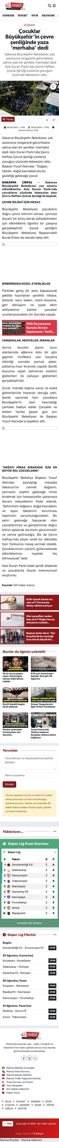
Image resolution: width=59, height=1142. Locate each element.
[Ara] (49, 5)
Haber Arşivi (13, 1092)
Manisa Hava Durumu (18, 1071)
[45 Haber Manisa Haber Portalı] (14, 6)
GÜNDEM (8, 15)
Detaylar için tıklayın (29, 923)
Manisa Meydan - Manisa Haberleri (21, 1140)
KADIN (38, 1105)
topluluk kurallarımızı (34, 795)
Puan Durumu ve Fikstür (19, 1082)
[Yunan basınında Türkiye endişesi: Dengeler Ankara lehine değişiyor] (43, 719)
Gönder (9, 784)
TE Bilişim (38, 1133)
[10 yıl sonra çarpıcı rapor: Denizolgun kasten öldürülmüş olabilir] (15, 663)
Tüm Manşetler (14, 1085)
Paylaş (9, 119)
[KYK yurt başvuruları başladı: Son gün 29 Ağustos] (43, 663)
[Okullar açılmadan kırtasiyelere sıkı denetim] (15, 719)
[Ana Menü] (54, 5)
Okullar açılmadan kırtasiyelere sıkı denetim (12, 732)
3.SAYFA (9, 1105)
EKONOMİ (48, 15)
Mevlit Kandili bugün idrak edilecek (14, 705)
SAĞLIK (9, 1108)
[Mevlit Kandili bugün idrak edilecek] (15, 694)
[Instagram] (35, 1058)
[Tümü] (54, 831)
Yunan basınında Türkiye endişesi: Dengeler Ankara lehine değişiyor (43, 733)
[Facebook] (23, 1058)
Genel (8, 1101)
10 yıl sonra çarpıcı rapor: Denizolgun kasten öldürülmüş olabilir (13, 677)
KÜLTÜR (22, 1108)
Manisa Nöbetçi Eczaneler (20, 1067)
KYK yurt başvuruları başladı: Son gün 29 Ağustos (42, 676)
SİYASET (23, 15)
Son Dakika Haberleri (17, 1089)
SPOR (34, 15)
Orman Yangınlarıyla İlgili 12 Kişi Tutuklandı (43, 705)
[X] (29, 1058)
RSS (9, 1123)
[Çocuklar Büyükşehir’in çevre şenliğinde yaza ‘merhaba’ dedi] (29, 98)
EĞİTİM (50, 1105)
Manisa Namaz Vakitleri (19, 1075)
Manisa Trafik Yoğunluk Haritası (23, 1078)
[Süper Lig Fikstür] (54, 934)
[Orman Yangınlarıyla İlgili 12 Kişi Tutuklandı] (43, 694)
